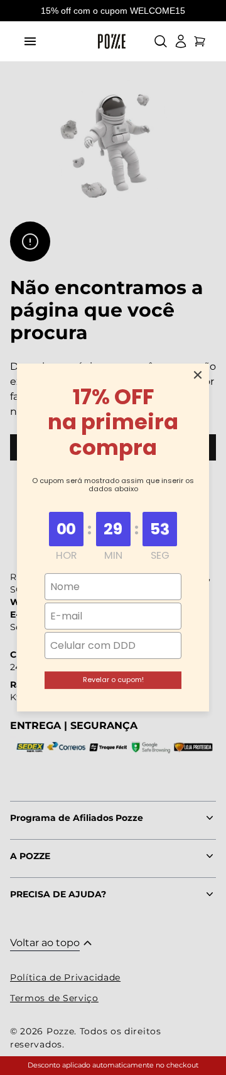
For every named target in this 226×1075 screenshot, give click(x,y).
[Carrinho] (199, 41)
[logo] (112, 41)
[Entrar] (180, 41)
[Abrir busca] (160, 41)
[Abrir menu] (30, 41)
